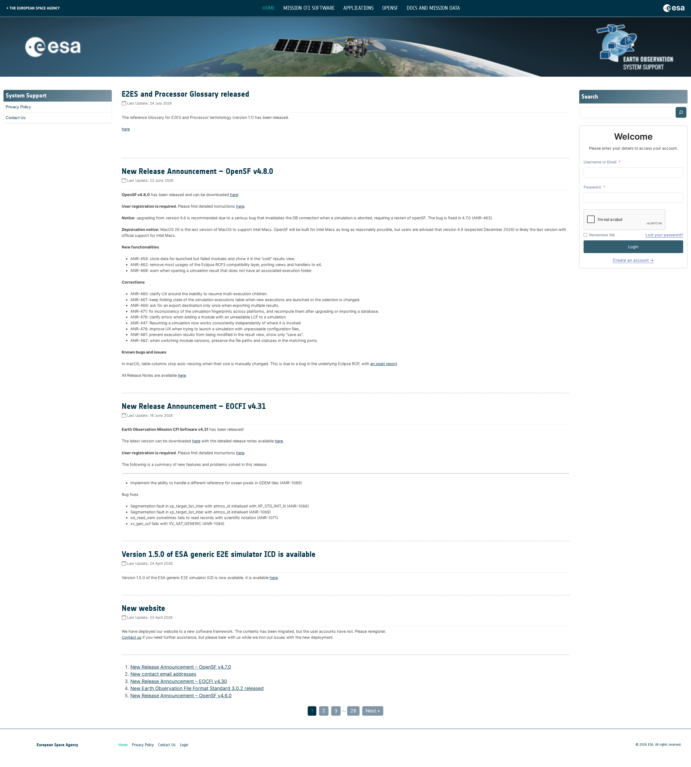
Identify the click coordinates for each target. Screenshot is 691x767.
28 (353, 711)
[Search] (681, 112)
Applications (358, 8)
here (126, 129)
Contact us (131, 637)
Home (269, 8)
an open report (383, 363)
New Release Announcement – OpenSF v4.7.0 (180, 667)
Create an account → (633, 260)
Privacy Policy (18, 107)
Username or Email (602, 162)
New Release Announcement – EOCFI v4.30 (178, 681)
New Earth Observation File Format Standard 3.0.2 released (197, 688)
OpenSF (390, 8)
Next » (372, 711)
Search (589, 96)
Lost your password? (664, 235)
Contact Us (16, 117)
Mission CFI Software (309, 8)
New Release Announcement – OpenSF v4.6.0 (181, 695)
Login (633, 246)
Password (594, 187)
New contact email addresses (163, 674)
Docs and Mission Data (433, 8)
